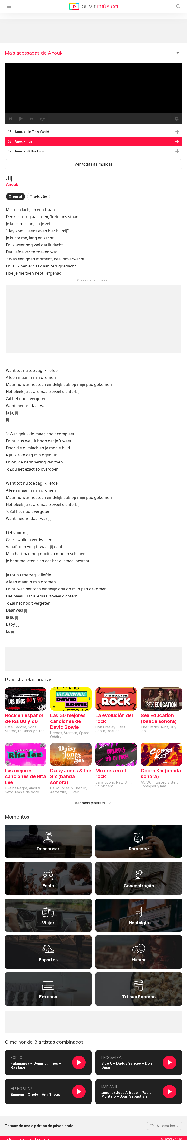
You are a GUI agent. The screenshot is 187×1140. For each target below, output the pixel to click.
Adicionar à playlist (177, 132)
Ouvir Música (93, 6)
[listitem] (93, 132)
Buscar (178, 6)
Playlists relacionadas (28, 680)
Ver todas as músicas (93, 164)
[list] (93, 141)
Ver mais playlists (90, 803)
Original (15, 196)
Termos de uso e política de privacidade (39, 1126)
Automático (166, 1126)
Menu (9, 6)
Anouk (12, 184)
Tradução (38, 196)
